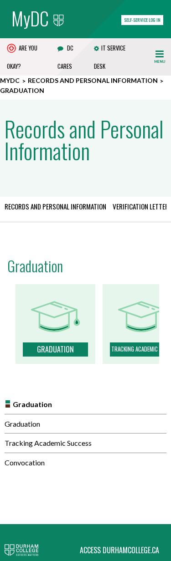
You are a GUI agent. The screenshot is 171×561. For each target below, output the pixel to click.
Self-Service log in (142, 19)
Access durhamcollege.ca (119, 550)
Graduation (32, 404)
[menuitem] (59, 209)
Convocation (25, 462)
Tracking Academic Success (48, 443)
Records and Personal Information (93, 80)
